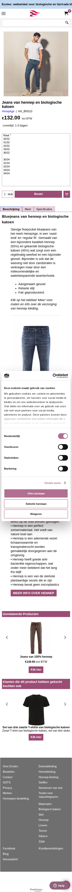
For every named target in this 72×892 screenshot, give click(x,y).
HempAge (8, 111)
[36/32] (36, 153)
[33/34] (36, 170)
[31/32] (36, 142)
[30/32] (36, 139)
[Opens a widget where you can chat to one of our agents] (59, 885)
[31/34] (36, 163)
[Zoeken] (67, 23)
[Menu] (4, 13)
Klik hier (36, 669)
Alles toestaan (36, 493)
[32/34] (36, 166)
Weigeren (36, 513)
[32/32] (36, 146)
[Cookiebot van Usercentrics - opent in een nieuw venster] (52, 375)
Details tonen (53, 482)
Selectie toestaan (36, 503)
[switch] (63, 447)
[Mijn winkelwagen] (66, 13)
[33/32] (36, 149)
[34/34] (36, 173)
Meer (28, 209)
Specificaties (44, 209)
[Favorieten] (66, 194)
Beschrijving (11, 209)
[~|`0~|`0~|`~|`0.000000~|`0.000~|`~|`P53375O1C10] (36, 156)
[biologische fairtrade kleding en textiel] (35, 13)
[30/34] (36, 159)
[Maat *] (36, 135)
